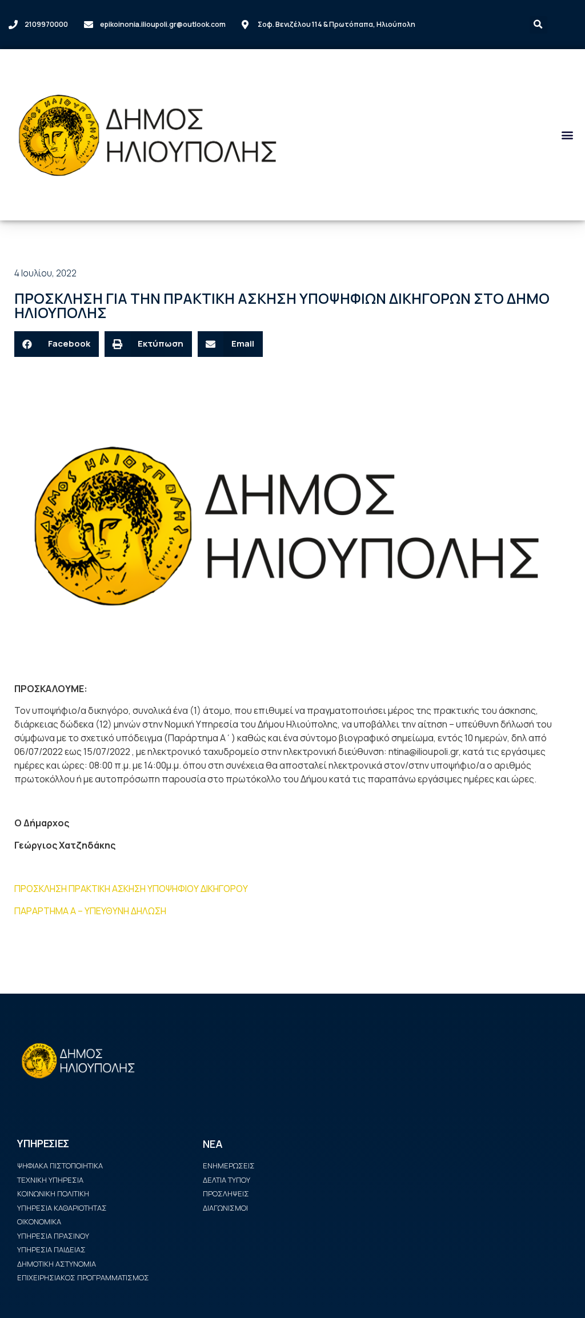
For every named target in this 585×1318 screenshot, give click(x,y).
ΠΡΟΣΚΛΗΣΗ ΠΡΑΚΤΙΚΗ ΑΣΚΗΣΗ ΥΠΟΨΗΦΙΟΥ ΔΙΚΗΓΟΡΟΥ (131, 888)
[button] (567, 135)
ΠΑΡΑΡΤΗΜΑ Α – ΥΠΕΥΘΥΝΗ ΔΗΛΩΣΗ (90, 911)
